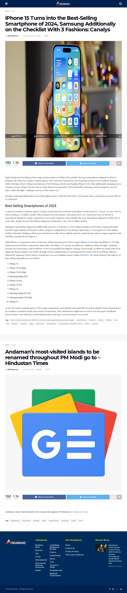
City (37, 553)
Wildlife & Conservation (55, 575)
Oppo (105, 233)
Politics (53, 552)
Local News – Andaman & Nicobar (55, 547)
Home (7, 11)
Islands (36, 521)
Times (73, 521)
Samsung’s (10, 226)
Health (13, 345)
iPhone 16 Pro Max (89, 242)
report (10, 211)
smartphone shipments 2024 (70, 324)
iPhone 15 (15, 242)
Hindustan (26, 521)
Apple (8, 177)
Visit (81, 521)
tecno (87, 324)
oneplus (24, 324)
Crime (37, 557)
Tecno (62, 233)
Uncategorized (56, 570)
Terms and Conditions (74, 555)
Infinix (69, 233)
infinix (100, 320)
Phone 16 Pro (43, 248)
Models (15, 324)
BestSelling (81, 320)
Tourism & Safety (54, 566)
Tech (13, 11)
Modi (44, 521)
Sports (52, 559)
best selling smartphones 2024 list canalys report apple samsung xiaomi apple (42, 320)
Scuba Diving (55, 555)
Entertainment (41, 560)
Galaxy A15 (59, 245)
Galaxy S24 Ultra (81, 255)
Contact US (70, 548)
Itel (78, 233)
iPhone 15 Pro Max (111, 242)
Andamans (15, 521)
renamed (64, 521)
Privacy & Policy (72, 552)
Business (39, 550)
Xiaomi (22, 230)
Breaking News (39, 546)
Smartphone (51, 324)
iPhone (106, 180)
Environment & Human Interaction (40, 565)
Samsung (40, 324)
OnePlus (9, 236)
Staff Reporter (12, 36)
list (7, 324)
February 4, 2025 (28, 36)
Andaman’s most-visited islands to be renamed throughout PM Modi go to (38, 511)
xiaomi (95, 324)
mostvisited (53, 521)
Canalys (92, 320)
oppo (31, 324)
